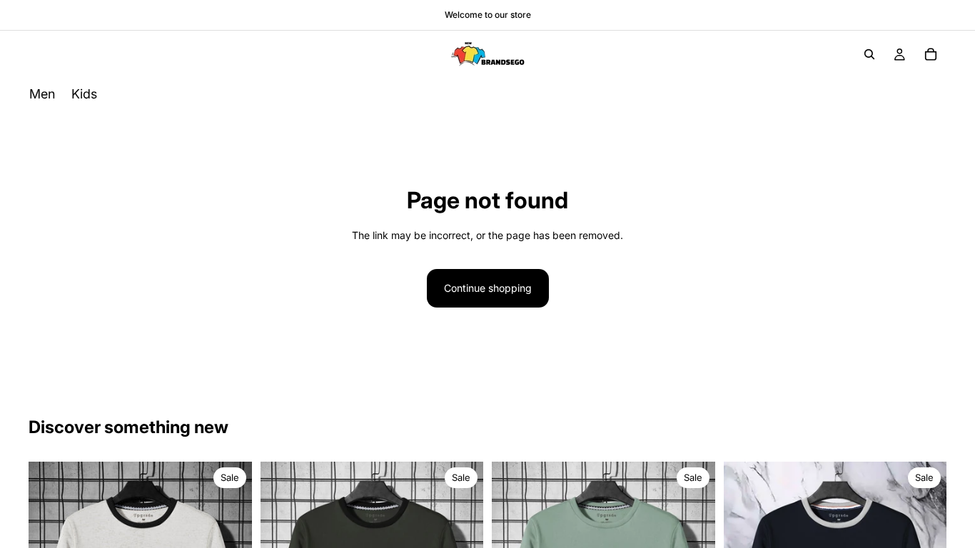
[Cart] (930, 54)
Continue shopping (488, 288)
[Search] (869, 54)
